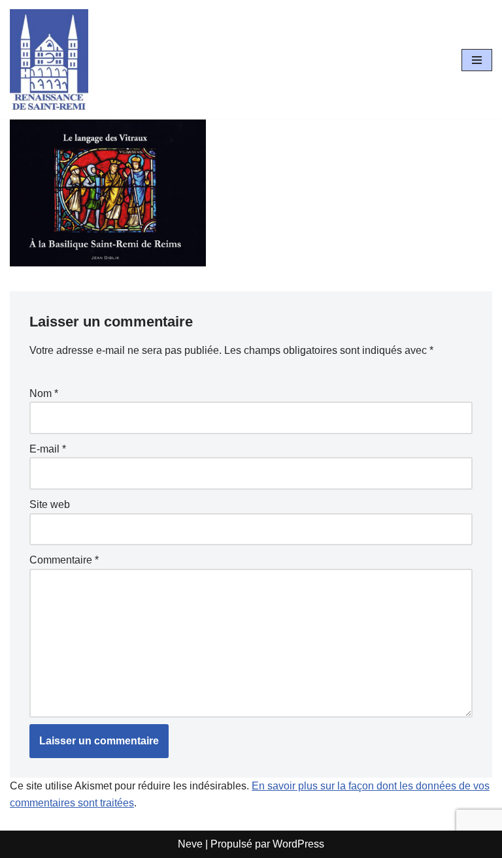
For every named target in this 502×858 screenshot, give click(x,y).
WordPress (298, 844)
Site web (49, 504)
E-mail (47, 448)
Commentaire (64, 559)
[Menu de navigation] (476, 60)
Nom (43, 393)
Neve (190, 844)
